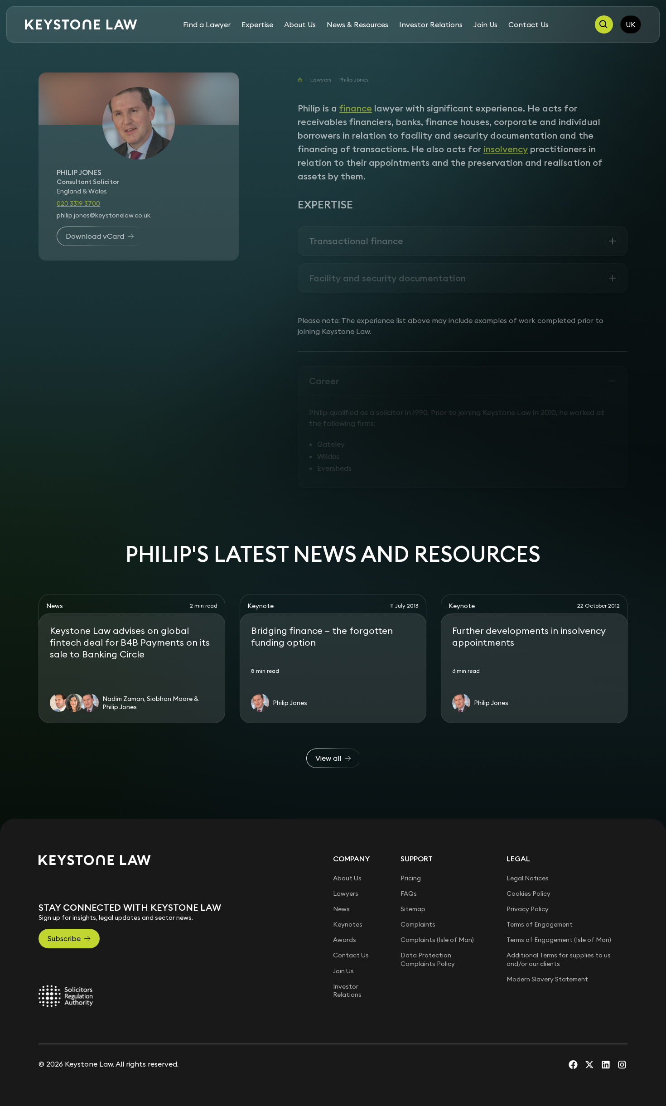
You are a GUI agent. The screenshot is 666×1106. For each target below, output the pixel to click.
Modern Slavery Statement (547, 979)
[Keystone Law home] (81, 24)
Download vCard (95, 236)
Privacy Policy (528, 909)
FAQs (409, 893)
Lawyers (320, 79)
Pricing (411, 878)
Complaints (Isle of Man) (437, 940)
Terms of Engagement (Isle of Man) (559, 940)
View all (328, 758)
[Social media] (573, 1064)
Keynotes (347, 924)
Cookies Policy (528, 893)
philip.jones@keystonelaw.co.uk (103, 215)
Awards (344, 940)
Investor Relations (431, 24)
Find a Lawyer (207, 24)
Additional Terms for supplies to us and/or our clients (559, 959)
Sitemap (413, 909)
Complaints (418, 924)
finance (355, 108)
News (341, 909)
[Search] (604, 24)
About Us (300, 24)
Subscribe (64, 938)
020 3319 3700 (78, 203)
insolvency (505, 149)
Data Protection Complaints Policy (428, 959)
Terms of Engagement (540, 924)
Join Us (485, 24)
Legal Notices (528, 878)
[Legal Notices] (66, 996)
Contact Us (528, 24)
